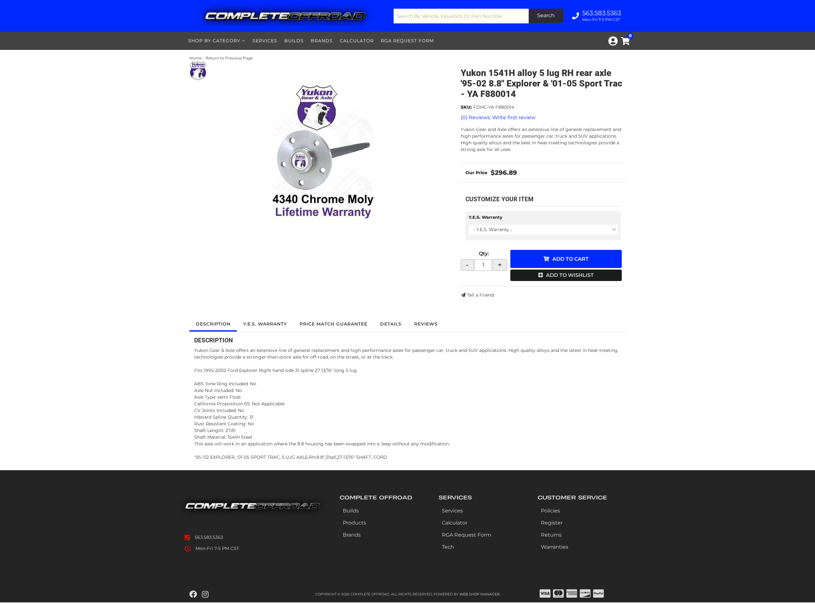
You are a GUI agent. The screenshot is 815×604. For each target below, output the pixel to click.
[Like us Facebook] (193, 594)
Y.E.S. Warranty (485, 217)
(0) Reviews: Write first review (498, 117)
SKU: (466, 107)
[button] (478, 16)
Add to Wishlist (570, 275)
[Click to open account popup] (613, 41)
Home (195, 58)
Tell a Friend (480, 295)
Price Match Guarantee (333, 324)
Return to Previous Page (229, 58)
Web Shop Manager (479, 594)
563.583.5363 (209, 537)
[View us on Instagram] (205, 594)
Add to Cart (570, 259)
